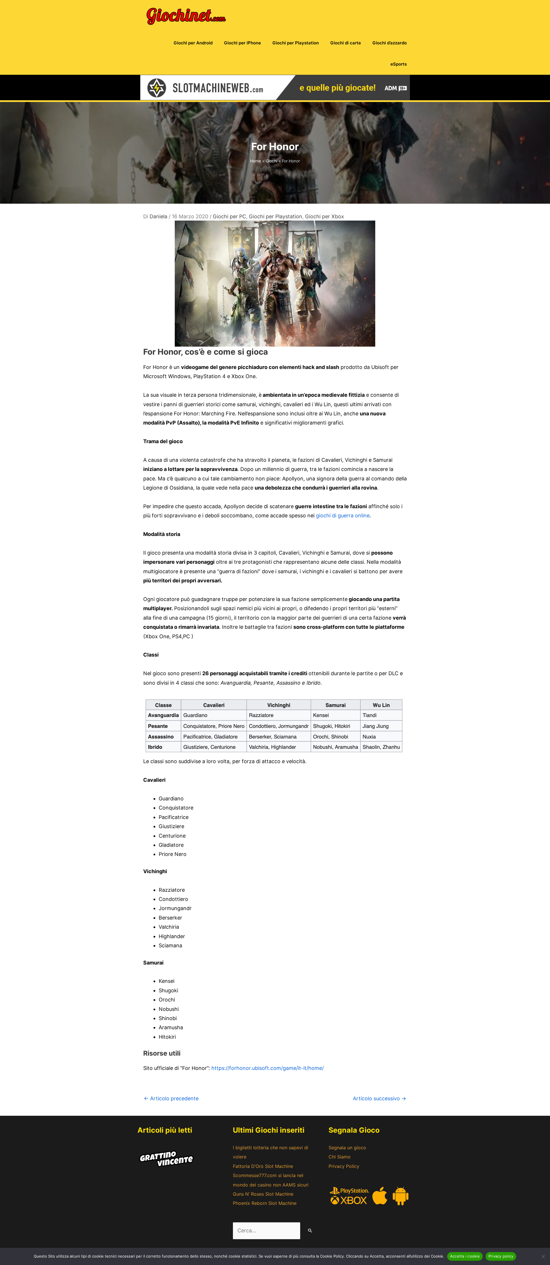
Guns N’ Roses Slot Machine (263, 1194)
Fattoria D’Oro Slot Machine (263, 1166)
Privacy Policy (344, 1166)
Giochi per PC (229, 216)
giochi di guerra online (343, 515)
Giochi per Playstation (275, 216)
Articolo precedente (171, 1098)
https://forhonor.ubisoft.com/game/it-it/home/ (267, 1068)
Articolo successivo (379, 1098)
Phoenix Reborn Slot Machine (264, 1203)
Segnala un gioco (347, 1147)
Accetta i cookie (465, 1256)
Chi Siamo (340, 1157)
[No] (543, 1256)
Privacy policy (501, 1256)
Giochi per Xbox (324, 216)
